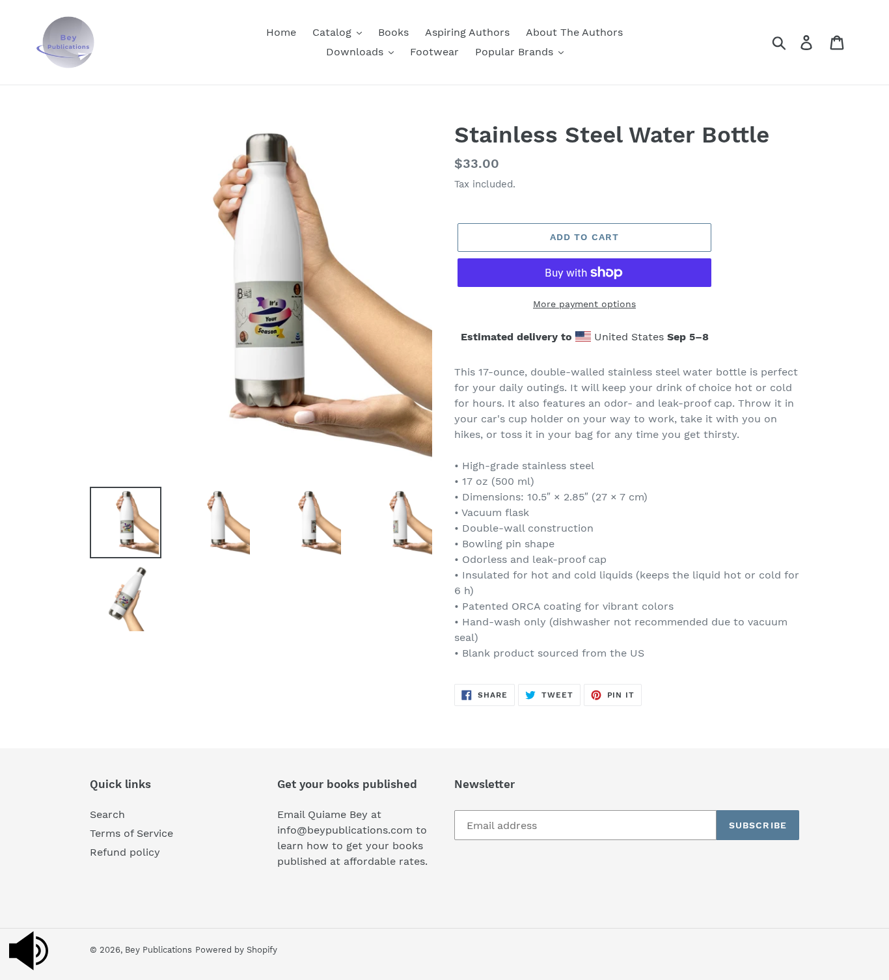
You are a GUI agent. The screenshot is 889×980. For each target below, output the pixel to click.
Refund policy (125, 852)
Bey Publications (158, 950)
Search (107, 814)
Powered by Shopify (236, 950)
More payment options (584, 304)
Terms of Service (131, 833)
